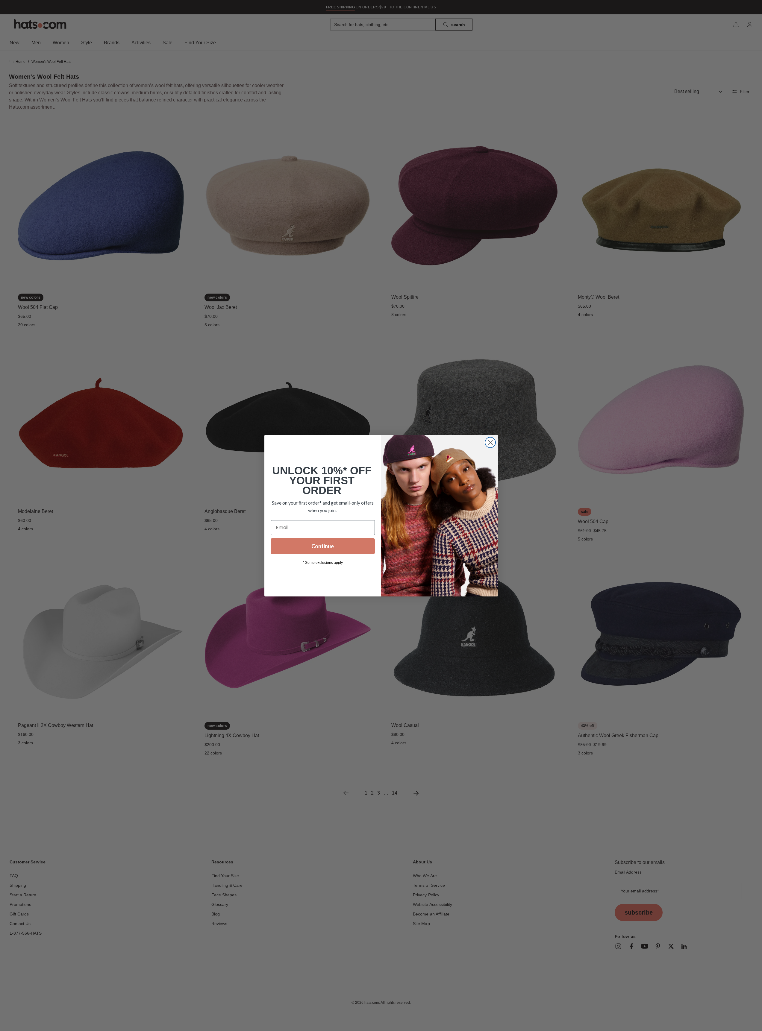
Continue (322, 546)
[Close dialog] (490, 442)
